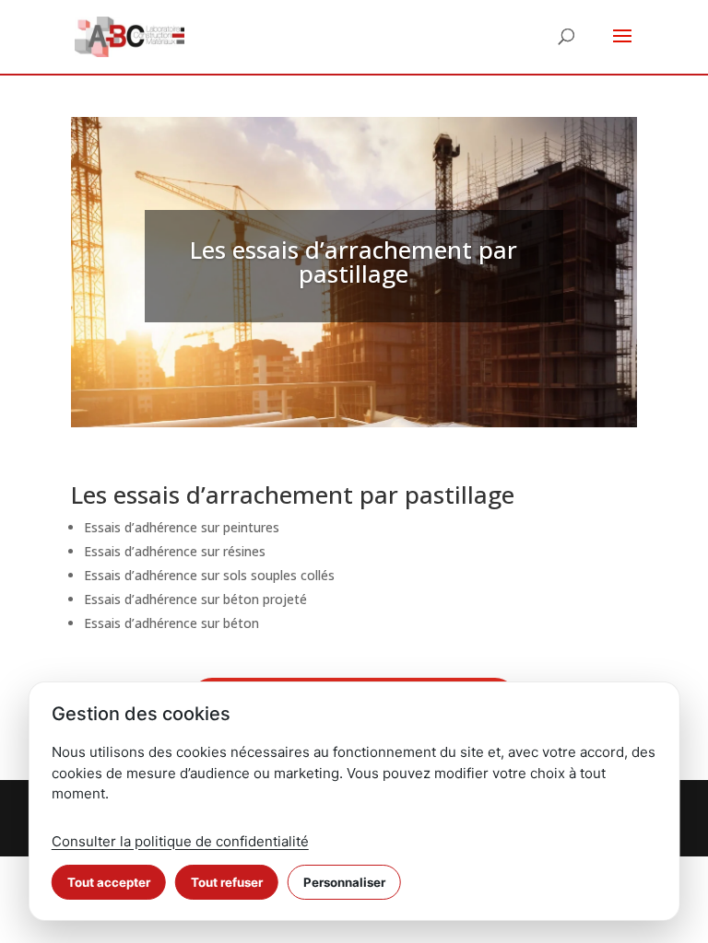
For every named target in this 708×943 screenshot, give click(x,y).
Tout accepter (108, 882)
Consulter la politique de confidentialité (180, 841)
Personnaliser (344, 882)
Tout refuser (227, 882)
